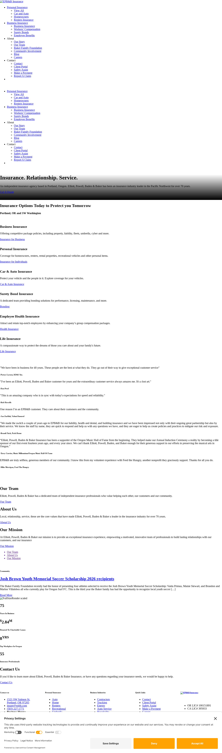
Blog (16, 54)
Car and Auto (21, 13)
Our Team (19, 44)
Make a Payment (23, 72)
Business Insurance (17, 22)
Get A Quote (7, 192)
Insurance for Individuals (13, 261)
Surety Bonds (21, 32)
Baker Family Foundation (28, 47)
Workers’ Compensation (27, 29)
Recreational (59, 708)
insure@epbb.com (17, 705)
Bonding (5, 306)
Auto (55, 699)
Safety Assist (21, 69)
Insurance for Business (12, 239)
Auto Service (104, 708)
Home (55, 702)
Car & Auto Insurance (12, 284)
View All (19, 10)
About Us (5, 522)
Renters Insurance (23, 19)
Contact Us (6, 682)
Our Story (19, 41)
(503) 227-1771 (15, 708)
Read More (6, 595)
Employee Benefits (24, 35)
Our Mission (7, 546)
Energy (101, 705)
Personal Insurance (17, 7)
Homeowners (21, 16)
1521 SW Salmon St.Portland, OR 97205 (18, 701)
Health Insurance (9, 329)
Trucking (102, 702)
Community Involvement (27, 51)
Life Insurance (8, 351)
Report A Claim (22, 75)
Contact (18, 63)
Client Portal (21, 66)
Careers (18, 57)
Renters (56, 705)
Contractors (103, 699)
